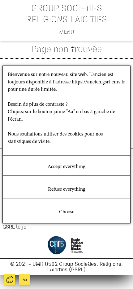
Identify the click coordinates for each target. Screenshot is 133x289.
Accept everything (66, 166)
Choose (66, 212)
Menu (66, 31)
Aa (25, 279)
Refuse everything (66, 189)
